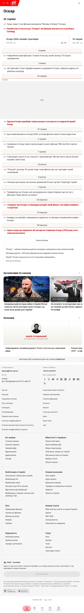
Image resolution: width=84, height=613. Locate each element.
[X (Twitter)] (49, 379)
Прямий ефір (10, 448)
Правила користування (10, 416)
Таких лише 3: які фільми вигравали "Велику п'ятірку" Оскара (36, 24)
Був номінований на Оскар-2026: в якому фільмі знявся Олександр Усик (41, 134)
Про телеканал (7, 403)
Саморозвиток (52, 520)
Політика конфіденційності (11, 421)
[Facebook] (45, 379)
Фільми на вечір (12, 516)
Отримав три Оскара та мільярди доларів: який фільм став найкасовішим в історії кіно (43, 206)
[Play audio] (14, 42)
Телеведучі (6, 408)
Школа (48, 513)
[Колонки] (79, 318)
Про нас (5, 390)
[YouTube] (53, 379)
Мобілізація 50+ (11, 479)
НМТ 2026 (49, 516)
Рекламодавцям (7, 412)
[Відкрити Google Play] (10, 591)
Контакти (46, 403)
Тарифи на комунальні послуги (59, 486)
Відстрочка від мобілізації (16, 490)
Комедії (8, 520)
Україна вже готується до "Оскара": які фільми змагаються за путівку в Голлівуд (40, 30)
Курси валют (51, 479)
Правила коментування (51, 394)
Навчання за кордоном (55, 523)
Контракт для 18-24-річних (16, 486)
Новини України (12, 445)
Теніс (48, 544)
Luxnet (49, 600)
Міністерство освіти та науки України (61, 509)
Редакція (5, 394)
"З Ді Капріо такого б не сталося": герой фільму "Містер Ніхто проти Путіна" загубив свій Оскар (43, 158)
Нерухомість (11, 533)
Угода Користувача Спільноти (53, 390)
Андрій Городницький (36, 336)
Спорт (48, 533)
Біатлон (49, 547)
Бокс (47, 537)
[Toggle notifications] (79, 3)
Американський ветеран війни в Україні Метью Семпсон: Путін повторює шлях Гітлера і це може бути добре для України (25, 307)
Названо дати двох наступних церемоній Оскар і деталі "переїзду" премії (42, 182)
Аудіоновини (10, 455)
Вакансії (46, 408)
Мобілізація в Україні (15, 472)
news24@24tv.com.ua (10, 371)
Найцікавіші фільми (13, 509)
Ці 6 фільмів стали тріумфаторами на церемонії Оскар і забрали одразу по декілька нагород (42, 69)
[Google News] (78, 379)
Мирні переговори (53, 448)
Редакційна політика (9, 399)
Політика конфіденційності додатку (14, 429)
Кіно (7, 506)
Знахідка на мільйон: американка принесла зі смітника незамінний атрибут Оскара (43, 219)
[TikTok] (70, 379)
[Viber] (65, 379)
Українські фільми (13, 513)
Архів (45, 416)
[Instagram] (61, 379)
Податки (49, 490)
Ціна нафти (50, 476)
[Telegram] (57, 379)
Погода (8, 459)
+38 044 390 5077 (49, 371)
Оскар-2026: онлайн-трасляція (22, 39)
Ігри (44, 425)
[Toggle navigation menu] (7, 3)
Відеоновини (10, 452)
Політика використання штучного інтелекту (18, 425)
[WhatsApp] (74, 379)
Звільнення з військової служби (18, 476)
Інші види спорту (53, 551)
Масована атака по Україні (57, 455)
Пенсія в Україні (52, 493)
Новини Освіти (52, 506)
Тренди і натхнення (13, 544)
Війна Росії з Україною (56, 437)
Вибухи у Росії (51, 459)
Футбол (49, 540)
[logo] (13, 3)
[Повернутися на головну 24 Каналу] (3, 3)
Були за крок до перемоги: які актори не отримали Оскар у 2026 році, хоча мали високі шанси (42, 231)
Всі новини (10, 437)
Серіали (8, 523)
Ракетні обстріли (53, 441)
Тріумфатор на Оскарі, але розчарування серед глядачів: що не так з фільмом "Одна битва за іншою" (40, 193)
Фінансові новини (53, 483)
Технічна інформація (50, 399)
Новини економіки (54, 472)
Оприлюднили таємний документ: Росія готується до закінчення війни (35, 349)
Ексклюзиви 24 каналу (17, 273)
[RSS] (45, 383)
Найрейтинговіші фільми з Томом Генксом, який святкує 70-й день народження (39, 57)
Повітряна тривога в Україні (58, 452)
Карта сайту (47, 421)
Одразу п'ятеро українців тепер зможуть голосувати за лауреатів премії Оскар (41, 123)
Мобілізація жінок (12, 483)
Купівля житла (11, 540)
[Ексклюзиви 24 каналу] (79, 273)
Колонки (9, 317)
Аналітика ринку (12, 537)
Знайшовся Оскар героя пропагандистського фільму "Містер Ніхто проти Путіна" (42, 145)
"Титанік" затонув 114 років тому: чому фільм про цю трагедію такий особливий (40, 171)
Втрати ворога (52, 462)
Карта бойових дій (53, 445)
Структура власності (50, 412)
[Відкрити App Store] (23, 591)
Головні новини (12, 441)
